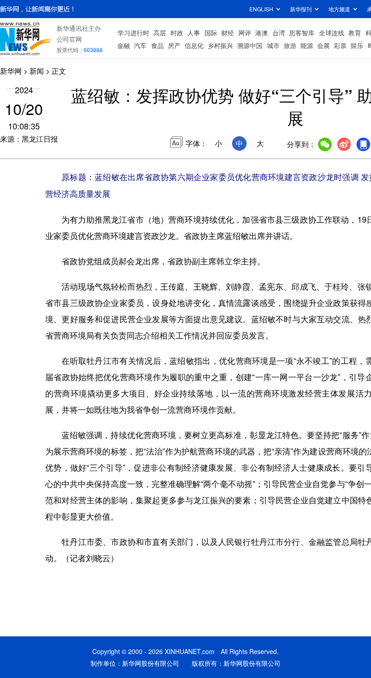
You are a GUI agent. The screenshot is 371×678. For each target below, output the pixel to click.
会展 (323, 45)
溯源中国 (249, 45)
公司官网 (69, 38)
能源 (306, 45)
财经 (227, 32)
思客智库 (301, 32)
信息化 (194, 45)
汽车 (140, 45)
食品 (157, 45)
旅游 (290, 45)
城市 (273, 45)
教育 (354, 32)
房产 (174, 45)
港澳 (261, 32)
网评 (244, 32)
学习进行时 (133, 32)
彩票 (340, 45)
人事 (193, 32)
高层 (159, 32)
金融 (123, 45)
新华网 (11, 71)
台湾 (278, 32)
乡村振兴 (220, 45)
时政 (177, 32)
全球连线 (331, 32)
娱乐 (357, 45)
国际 (211, 32)
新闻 (36, 71)
